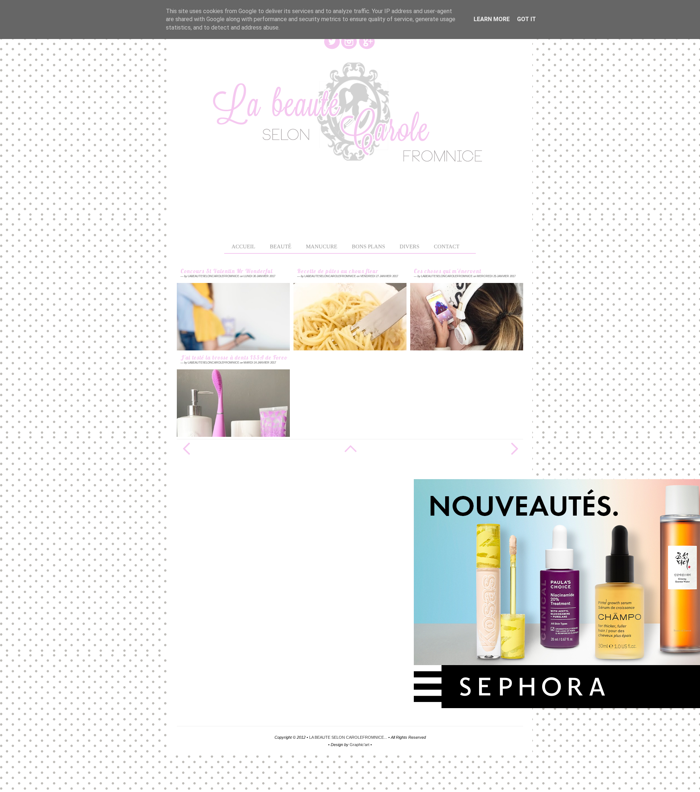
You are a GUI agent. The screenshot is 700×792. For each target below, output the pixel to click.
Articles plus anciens (514, 448)
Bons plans (368, 246)
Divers (409, 246)
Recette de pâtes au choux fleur (337, 271)
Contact (446, 246)
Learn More (492, 19)
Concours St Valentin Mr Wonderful (226, 271)
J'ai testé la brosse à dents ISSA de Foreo (233, 358)
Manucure (321, 246)
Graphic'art (359, 744)
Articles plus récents (186, 448)
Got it (526, 19)
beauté (280, 246)
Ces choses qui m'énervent (447, 271)
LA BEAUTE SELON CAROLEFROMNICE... (348, 737)
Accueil (243, 246)
